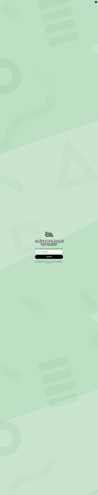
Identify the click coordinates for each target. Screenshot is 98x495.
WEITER (49, 257)
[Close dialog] (96, 2)
